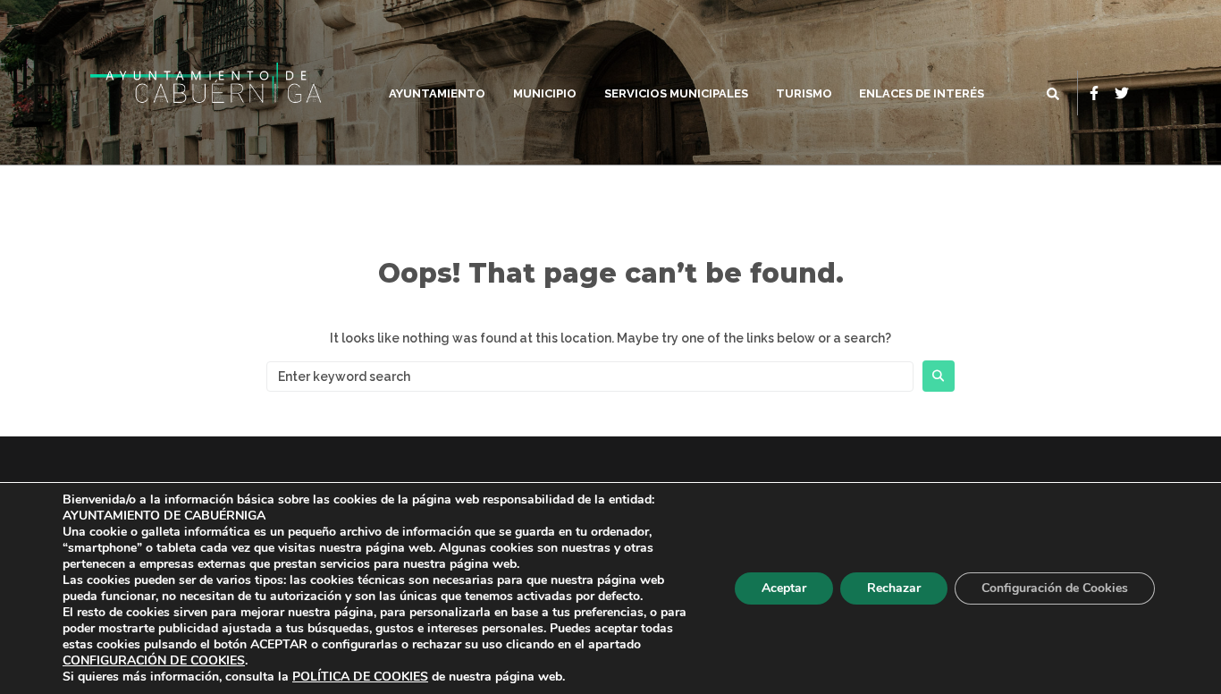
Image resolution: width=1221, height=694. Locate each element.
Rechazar (894, 588)
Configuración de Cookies (1054, 588)
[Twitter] (1122, 93)
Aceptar (784, 588)
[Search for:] (590, 376)
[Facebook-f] (1094, 93)
